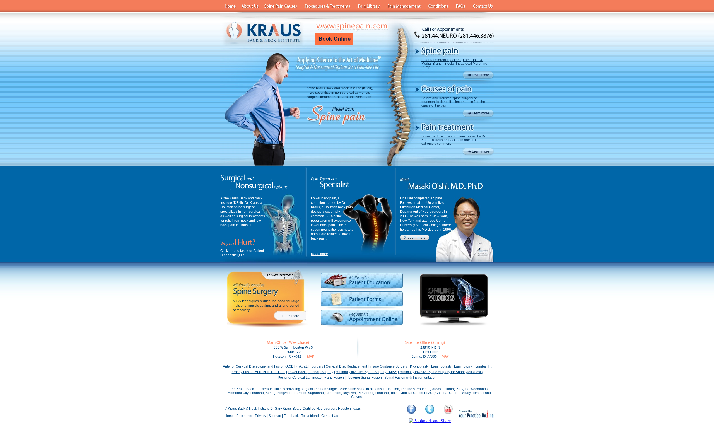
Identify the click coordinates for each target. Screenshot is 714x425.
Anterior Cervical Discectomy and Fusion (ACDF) (260, 366)
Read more (319, 254)
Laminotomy (463, 366)
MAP (310, 356)
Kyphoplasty (419, 366)
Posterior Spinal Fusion (364, 378)
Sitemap (275, 416)
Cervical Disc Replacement (346, 366)
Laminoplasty (441, 366)
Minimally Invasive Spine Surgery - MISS (366, 372)
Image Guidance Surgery (388, 366)
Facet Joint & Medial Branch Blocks (452, 62)
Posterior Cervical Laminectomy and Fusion (311, 378)
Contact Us (329, 416)
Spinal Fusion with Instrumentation (410, 378)
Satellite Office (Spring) (425, 342)
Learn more (290, 316)
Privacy (260, 416)
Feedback (291, 416)
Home (229, 416)
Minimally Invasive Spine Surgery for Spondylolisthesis (441, 372)
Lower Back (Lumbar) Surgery (310, 372)
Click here (228, 251)
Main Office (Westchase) (288, 342)
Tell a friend (310, 416)
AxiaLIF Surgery (311, 366)
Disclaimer (244, 416)
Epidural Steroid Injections (441, 60)
